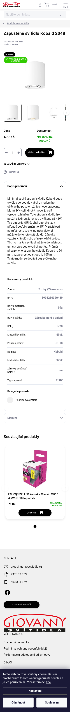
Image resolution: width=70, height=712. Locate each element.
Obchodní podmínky (16, 642)
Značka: (12, 45)
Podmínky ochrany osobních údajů (26, 648)
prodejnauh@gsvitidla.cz (26, 566)
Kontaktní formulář (21, 604)
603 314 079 (19, 582)
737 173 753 (19, 574)
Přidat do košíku (36, 152)
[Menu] (65, 4)
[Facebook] (7, 592)
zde (48, 682)
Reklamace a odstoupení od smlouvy (27, 654)
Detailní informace (15, 164)
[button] (35, 526)
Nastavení (35, 691)
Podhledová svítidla (26, 400)
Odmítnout (18, 702)
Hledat (62, 14)
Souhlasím (52, 702)
